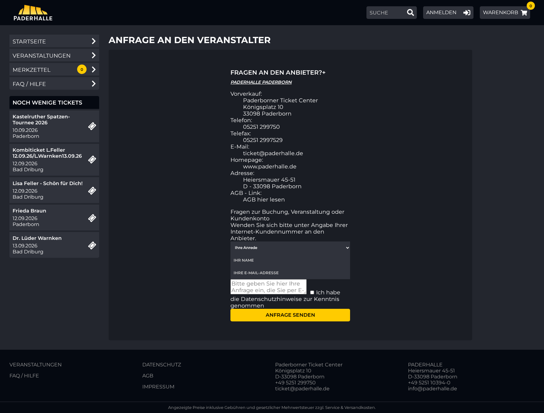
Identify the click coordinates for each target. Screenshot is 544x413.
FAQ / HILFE (24, 376)
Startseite (29, 41)
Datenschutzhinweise (271, 299)
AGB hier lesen (264, 199)
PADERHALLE (425, 365)
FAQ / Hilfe (29, 84)
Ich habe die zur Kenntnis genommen (285, 299)
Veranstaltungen (42, 55)
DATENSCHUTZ (161, 365)
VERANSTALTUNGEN (35, 365)
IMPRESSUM (158, 387)
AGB (147, 376)
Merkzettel (31, 69)
